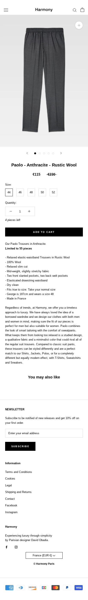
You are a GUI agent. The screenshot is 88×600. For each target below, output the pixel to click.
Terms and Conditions (18, 472)
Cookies (10, 478)
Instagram (11, 512)
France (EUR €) (43, 555)
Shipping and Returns (18, 492)
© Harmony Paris (44, 563)
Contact (10, 498)
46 (20, 192)
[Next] (61, 153)
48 (31, 192)
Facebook (11, 505)
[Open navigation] (6, 9)
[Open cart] (82, 10)
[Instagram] (16, 547)
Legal (8, 485)
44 (8, 192)
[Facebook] (6, 547)
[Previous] (27, 153)
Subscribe (20, 446)
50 (42, 192)
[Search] (75, 10)
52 (53, 192)
